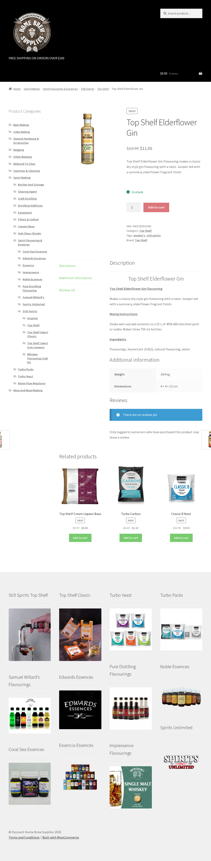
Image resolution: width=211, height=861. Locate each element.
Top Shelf (103, 89)
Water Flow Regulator (32, 383)
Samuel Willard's (33, 297)
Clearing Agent (27, 191)
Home (17, 89)
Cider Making (21, 132)
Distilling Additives (30, 205)
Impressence (31, 272)
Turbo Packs (26, 369)
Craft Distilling (27, 198)
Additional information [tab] (75, 278)
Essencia (28, 265)
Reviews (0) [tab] (67, 290)
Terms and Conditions (24, 837)
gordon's (139, 235)
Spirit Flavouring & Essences (60, 89)
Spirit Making (32, 89)
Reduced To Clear (24, 164)
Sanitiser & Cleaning (26, 171)
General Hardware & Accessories (26, 141)
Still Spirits (87, 89)
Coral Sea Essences (35, 251)
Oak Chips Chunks (29, 233)
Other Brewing (22, 157)
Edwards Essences (34, 258)
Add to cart (156, 207)
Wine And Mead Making (27, 390)
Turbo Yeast (25, 376)
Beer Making (21, 125)
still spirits (154, 235)
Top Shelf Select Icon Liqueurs (37, 345)
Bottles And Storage (31, 184)
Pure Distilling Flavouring (32, 288)
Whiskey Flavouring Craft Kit (37, 358)
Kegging (18, 150)
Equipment (25, 212)
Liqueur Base (26, 226)
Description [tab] (67, 266)
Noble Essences (32, 279)
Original (32, 318)
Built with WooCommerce (60, 837)
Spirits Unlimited (34, 304)
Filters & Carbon (28, 219)
